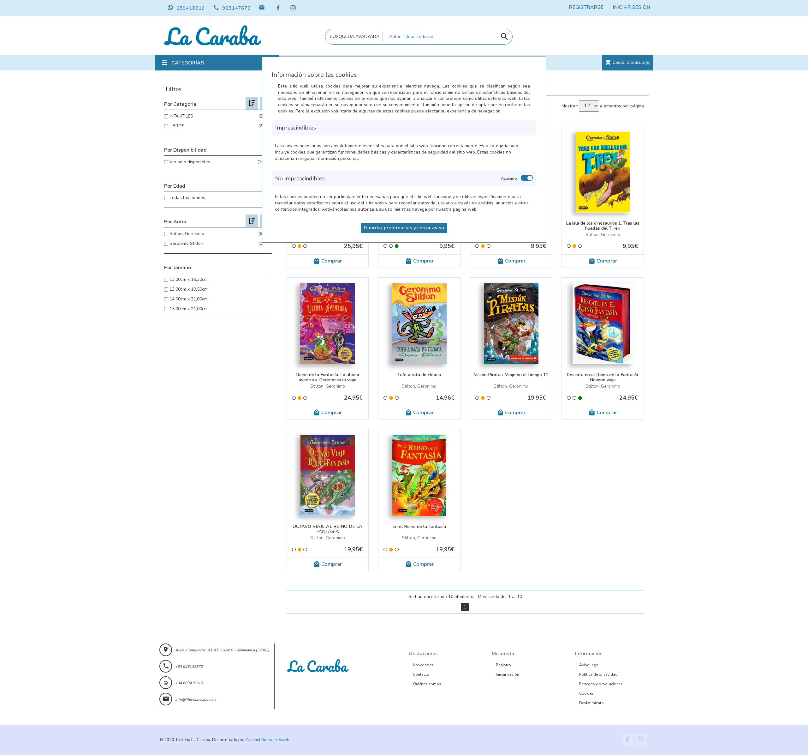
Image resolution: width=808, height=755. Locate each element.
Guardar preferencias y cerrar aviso (404, 228)
